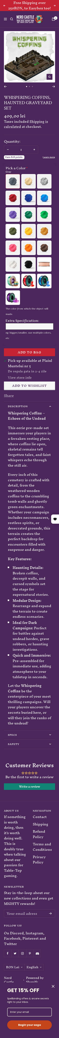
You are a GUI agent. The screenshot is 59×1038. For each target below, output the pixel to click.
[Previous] (5, 92)
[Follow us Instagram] (22, 958)
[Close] (53, 986)
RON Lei (12, 972)
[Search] (11, 24)
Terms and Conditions (42, 852)
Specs (12, 740)
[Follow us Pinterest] (29, 958)
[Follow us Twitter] (15, 958)
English (32, 972)
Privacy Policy (39, 865)
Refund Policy (39, 839)
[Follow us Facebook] (7, 958)
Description (18, 411)
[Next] (53, 92)
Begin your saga (29, 1025)
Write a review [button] (29, 792)
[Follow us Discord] (37, 958)
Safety (13, 749)
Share (9, 401)
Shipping (40, 829)
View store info (19, 383)
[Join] (50, 919)
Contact (40, 822)
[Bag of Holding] (53, 24)
